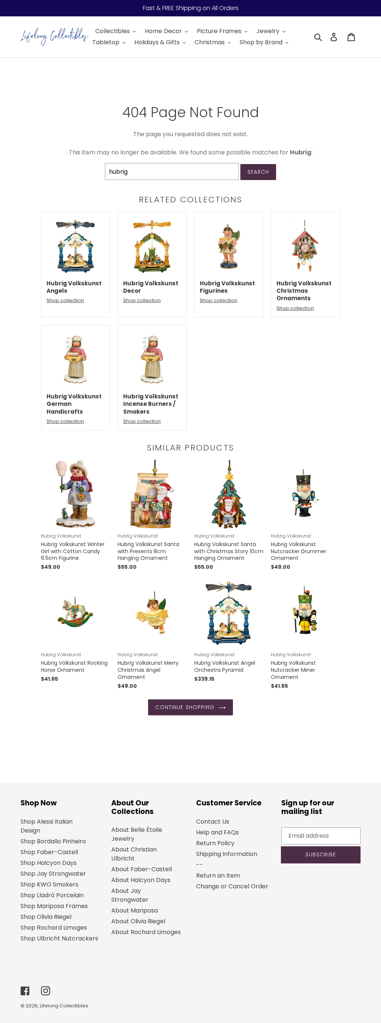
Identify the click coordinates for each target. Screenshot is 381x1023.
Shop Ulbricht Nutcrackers (59, 938)
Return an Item (218, 875)
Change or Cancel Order (232, 886)
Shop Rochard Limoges (53, 927)
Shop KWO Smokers (49, 884)
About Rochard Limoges (146, 932)
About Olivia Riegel (138, 921)
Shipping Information (226, 854)
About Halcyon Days (140, 880)
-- (199, 864)
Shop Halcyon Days (48, 863)
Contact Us (212, 821)
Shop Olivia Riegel (45, 917)
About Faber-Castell (141, 869)
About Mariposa (134, 910)
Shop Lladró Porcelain (52, 895)
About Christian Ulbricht (134, 854)
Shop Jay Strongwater (53, 873)
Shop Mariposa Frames (54, 906)
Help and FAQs (217, 832)
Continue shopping (184, 707)
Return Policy (215, 843)
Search (258, 172)
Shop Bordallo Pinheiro (53, 841)
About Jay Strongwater (129, 895)
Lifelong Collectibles (64, 1005)
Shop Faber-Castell (49, 852)
